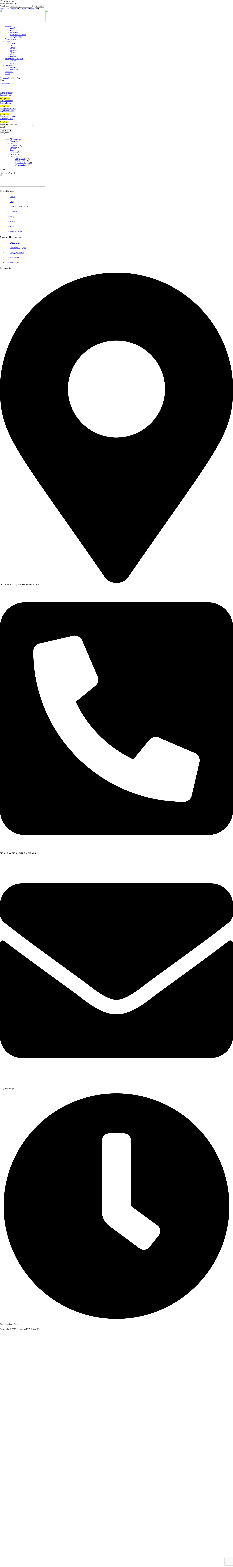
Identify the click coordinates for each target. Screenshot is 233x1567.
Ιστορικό (13, 30)
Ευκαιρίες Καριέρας (17, 37)
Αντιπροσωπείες (10, 39)
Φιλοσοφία (14, 32)
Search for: (4, 124)
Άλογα (12, 52)
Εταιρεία (8, 26)
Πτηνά (12, 48)
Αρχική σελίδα (6, 78)
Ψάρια (12, 54)
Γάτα (11, 45)
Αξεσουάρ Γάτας (21, 165)
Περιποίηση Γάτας (22, 163)
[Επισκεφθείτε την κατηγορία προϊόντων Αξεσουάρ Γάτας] (7, 116)
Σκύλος (12, 43)
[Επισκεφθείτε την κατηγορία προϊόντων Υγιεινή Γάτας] (6, 101)
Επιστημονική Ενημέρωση (14, 59)
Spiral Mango (49, 1329)
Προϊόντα (8, 41)
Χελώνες (13, 56)
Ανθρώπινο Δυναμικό (18, 35)
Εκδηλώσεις (9, 65)
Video (12, 63)
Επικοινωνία (9, 72)
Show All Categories (13, 139)
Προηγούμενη (5, 83)
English (7, 74)
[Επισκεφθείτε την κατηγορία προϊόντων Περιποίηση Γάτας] (8, 109)
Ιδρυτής (13, 28)
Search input (5, 6)
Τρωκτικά (13, 50)
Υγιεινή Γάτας (20, 161)
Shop (14, 78)
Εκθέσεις (13, 67)
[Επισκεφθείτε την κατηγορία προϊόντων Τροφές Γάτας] (6, 93)
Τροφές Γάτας (20, 159)
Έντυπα (13, 61)
